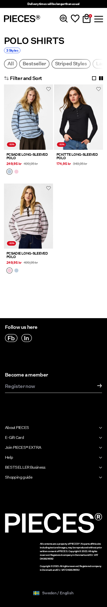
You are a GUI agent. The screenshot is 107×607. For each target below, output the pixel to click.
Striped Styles (71, 64)
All (10, 64)
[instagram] (26, 338)
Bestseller (34, 64)
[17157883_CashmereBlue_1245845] (9, 172)
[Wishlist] (75, 19)
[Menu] (98, 19)
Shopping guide (18, 477)
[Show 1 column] (94, 78)
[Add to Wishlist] (48, 88)
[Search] (64, 19)
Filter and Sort (26, 78)
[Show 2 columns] (101, 78)
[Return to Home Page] (22, 18)
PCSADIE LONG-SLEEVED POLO (27, 156)
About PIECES (17, 427)
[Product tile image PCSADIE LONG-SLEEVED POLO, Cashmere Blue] (28, 117)
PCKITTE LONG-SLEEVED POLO (77, 156)
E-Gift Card (14, 437)
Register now (20, 386)
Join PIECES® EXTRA (23, 447)
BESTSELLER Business (25, 467)
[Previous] (9, 120)
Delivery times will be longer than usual (53, 4)
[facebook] (11, 338)
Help (9, 457)
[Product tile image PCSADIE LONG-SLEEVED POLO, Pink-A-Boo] (28, 216)
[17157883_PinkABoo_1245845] (16, 172)
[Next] (48, 120)
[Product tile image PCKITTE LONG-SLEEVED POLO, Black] (78, 117)
